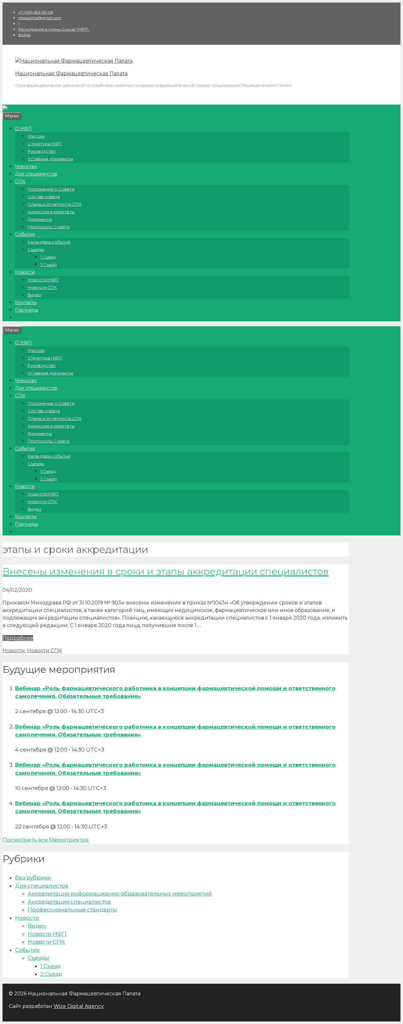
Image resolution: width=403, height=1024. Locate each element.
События (25, 234)
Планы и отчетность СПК (55, 204)
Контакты (26, 302)
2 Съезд (48, 264)
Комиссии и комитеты (51, 211)
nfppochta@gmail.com (39, 17)
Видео (34, 294)
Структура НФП (45, 143)
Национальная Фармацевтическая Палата (71, 74)
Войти (24, 34)
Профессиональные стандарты (72, 910)
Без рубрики (33, 877)
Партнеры (26, 310)
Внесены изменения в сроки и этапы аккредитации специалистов (166, 571)
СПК (20, 181)
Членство (26, 166)
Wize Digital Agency (79, 1006)
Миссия (36, 136)
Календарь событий (49, 241)
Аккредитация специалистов (69, 902)
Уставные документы (50, 158)
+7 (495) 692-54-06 (35, 12)
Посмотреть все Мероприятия (46, 840)
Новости (25, 272)
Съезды (36, 249)
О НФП (23, 128)
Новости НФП (43, 279)
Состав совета (44, 196)
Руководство (42, 151)
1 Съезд (48, 257)
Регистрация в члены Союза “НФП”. (53, 29)
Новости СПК (42, 287)
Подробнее (18, 638)
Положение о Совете (51, 189)
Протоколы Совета (49, 226)
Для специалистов (36, 174)
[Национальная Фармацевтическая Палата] (74, 61)
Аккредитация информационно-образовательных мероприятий (120, 893)
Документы (40, 219)
